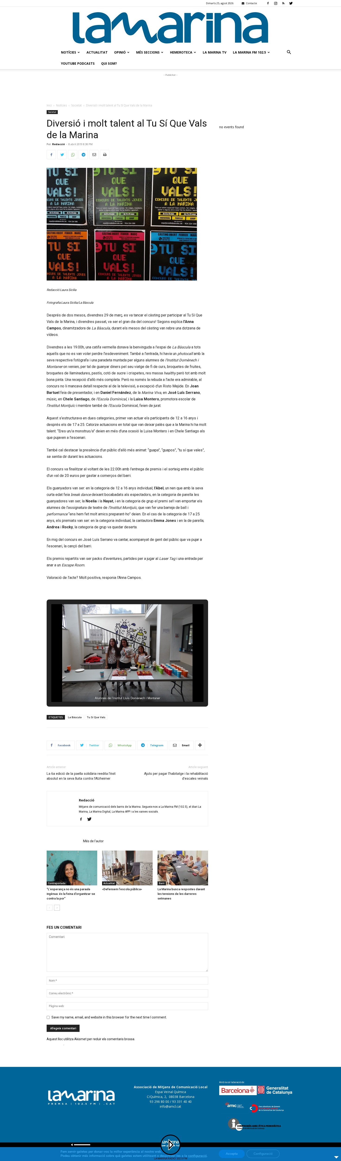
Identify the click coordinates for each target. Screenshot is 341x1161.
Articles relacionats (63, 841)
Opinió (120, 52)
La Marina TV (214, 52)
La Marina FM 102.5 (249, 52)
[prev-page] (49, 908)
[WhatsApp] (72, 154)
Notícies (68, 52)
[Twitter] (290, 3)
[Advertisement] (170, 87)
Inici (49, 105)
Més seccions (148, 52)
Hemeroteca (181, 52)
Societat (76, 105)
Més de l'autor (93, 841)
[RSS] (283, 3)
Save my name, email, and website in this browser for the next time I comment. (109, 1017)
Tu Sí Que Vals (96, 717)
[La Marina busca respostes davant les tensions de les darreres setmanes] (183, 868)
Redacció (58, 144)
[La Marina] (170, 27)
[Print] (104, 154)
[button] (288, 53)
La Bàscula (75, 717)
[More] (200, 745)
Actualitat (97, 52)
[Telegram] (83, 154)
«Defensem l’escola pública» (122, 889)
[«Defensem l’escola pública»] (127, 868)
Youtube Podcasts (78, 63)
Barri (161, 883)
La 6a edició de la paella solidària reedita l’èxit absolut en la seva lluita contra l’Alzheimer (81, 776)
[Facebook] (267, 3)
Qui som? (109, 63)
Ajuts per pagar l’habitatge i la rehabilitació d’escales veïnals (176, 776)
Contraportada (56, 883)
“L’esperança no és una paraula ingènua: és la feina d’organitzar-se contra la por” (71, 893)
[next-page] (57, 908)
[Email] (94, 154)
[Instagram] (275, 3)
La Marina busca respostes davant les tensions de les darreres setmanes (181, 893)
